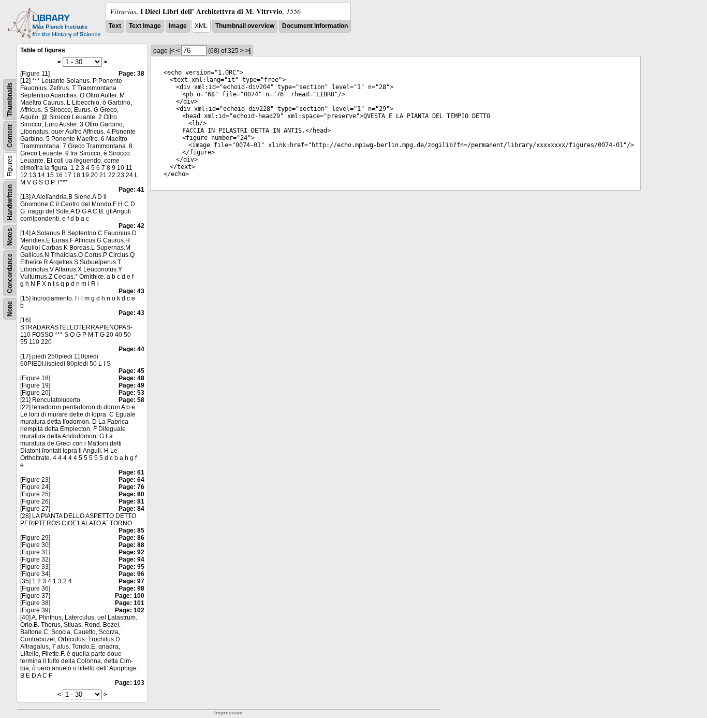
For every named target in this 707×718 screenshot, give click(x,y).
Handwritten (9, 202)
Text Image (145, 26)
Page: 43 (131, 291)
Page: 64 (131, 479)
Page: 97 (131, 581)
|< (171, 50)
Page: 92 (131, 552)
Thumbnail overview (244, 26)
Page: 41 (131, 189)
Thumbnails (9, 99)
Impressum (228, 712)
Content (9, 136)
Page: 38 (131, 73)
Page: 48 (131, 378)
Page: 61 (131, 472)
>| (248, 50)
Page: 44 (131, 349)
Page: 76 (131, 487)
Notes (9, 237)
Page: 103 (129, 682)
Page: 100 (129, 595)
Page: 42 (131, 225)
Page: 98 (131, 588)
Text (115, 26)
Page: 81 (131, 501)
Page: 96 (131, 574)
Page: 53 (131, 392)
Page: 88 (131, 545)
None (9, 309)
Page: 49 (131, 385)
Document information (315, 26)
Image (178, 26)
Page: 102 (129, 610)
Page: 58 (131, 400)
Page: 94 (131, 559)
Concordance (9, 273)
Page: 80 (131, 494)
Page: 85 (131, 530)
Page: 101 (129, 603)
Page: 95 (131, 566)
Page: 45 (131, 371)
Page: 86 (131, 537)
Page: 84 (131, 508)
